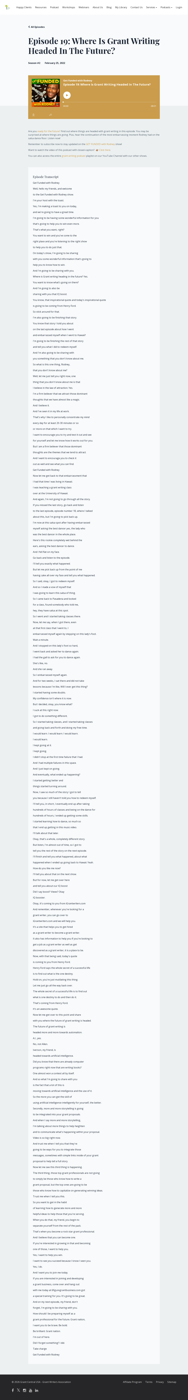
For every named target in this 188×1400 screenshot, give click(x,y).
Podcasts (165, 7)
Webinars (84, 7)
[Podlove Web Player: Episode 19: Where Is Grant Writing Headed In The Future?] (94, 97)
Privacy (160, 1382)
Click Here (104, 150)
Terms (148, 1382)
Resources (41, 7)
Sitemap (171, 1382)
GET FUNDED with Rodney (100, 144)
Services (150, 7)
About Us (98, 7)
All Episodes (38, 27)
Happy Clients (24, 7)
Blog (109, 7)
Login (179, 7)
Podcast (54, 7)
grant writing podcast (73, 155)
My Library (121, 7)
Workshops (68, 7)
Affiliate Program (132, 1382)
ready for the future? (48, 131)
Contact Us (137, 7)
